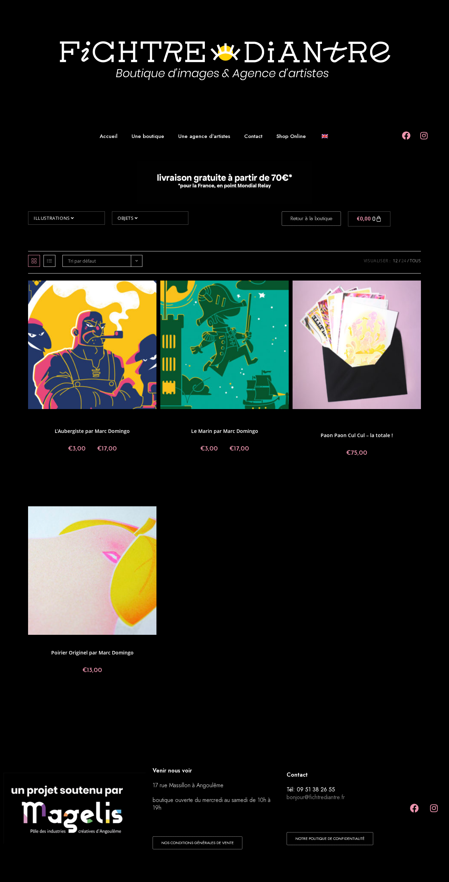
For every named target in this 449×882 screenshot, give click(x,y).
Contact (253, 136)
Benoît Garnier (354, 418)
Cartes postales (86, 418)
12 (395, 261)
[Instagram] (434, 808)
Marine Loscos (352, 426)
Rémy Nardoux (380, 426)
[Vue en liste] (49, 261)
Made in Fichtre (389, 422)
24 (403, 261)
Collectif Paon (114, 418)
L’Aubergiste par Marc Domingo (92, 431)
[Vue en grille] (34, 261)
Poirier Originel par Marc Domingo (92, 652)
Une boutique (148, 136)
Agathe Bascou (325, 418)
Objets (126, 218)
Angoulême (60, 418)
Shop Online (291, 136)
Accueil (109, 136)
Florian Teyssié (313, 422)
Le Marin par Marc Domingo (224, 431)
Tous (415, 261)
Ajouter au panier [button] (356, 476)
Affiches (41, 418)
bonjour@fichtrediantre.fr (316, 797)
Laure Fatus (362, 422)
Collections (138, 418)
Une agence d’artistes (204, 136)
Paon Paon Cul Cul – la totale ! (357, 435)
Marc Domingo (104, 422)
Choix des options (92, 472)
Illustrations (52, 218)
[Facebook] (414, 808)
